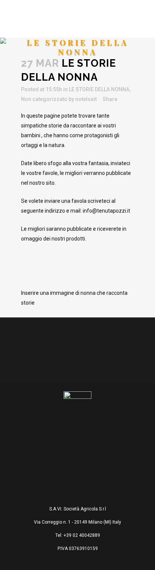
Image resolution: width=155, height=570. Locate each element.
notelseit (86, 99)
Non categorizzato (44, 99)
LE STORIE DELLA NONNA (99, 89)
